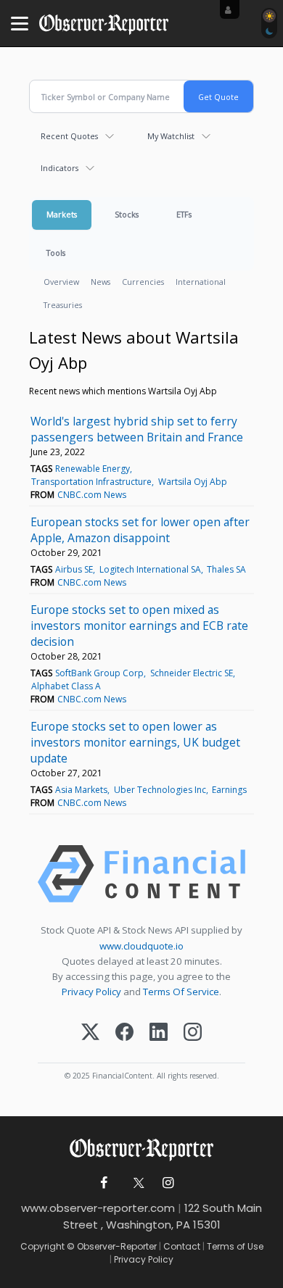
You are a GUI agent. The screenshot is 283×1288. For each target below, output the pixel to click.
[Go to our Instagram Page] (168, 1183)
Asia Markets (81, 790)
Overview (61, 281)
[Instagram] (193, 1033)
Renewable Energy (92, 468)
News (100, 281)
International (201, 281)
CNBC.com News (91, 495)
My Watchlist (170, 135)
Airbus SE (74, 569)
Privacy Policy (91, 991)
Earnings (229, 790)
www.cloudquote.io (141, 945)
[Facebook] (124, 1033)
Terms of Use (235, 1246)
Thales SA (226, 569)
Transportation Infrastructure (91, 481)
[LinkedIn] (158, 1033)
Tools (55, 252)
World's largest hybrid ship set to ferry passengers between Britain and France (136, 429)
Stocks (127, 214)
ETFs (184, 214)
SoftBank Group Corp (99, 673)
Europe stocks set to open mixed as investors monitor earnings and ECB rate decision (139, 625)
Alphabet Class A (66, 686)
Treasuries (63, 304)
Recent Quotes (69, 135)
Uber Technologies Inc (160, 790)
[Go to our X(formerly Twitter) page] (136, 1183)
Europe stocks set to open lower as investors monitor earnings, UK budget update (135, 742)
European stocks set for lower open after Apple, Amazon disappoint (140, 530)
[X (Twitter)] (90, 1033)
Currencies (143, 281)
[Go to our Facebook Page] (104, 1183)
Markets (61, 214)
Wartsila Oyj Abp (192, 481)
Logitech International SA (150, 569)
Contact (181, 1246)
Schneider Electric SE (191, 673)
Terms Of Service (181, 991)
